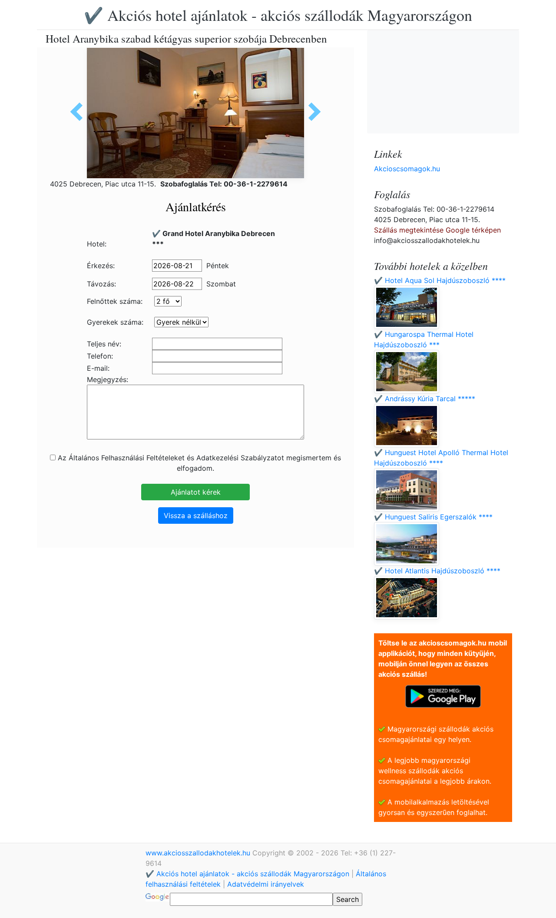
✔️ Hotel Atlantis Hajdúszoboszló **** (437, 570)
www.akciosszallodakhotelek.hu (199, 852)
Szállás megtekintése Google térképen (437, 230)
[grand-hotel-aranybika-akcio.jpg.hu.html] (311, 112)
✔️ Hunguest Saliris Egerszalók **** (433, 516)
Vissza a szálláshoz (196, 515)
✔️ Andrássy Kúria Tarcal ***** (424, 398)
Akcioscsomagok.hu (407, 168)
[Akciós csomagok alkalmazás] (443, 695)
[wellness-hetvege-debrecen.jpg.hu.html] (79, 112)
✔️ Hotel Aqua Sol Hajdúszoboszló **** (440, 280)
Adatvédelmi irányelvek (265, 884)
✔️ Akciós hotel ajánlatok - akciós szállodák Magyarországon (278, 14)
